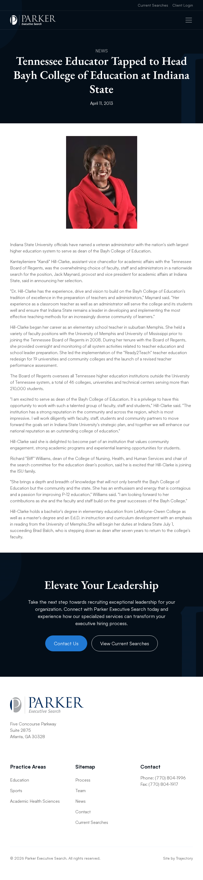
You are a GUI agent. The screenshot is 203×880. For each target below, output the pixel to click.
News (80, 801)
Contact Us (66, 643)
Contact (83, 811)
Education (19, 780)
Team (80, 790)
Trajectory (184, 858)
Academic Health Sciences (35, 801)
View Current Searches (124, 643)
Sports (16, 790)
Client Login (182, 5)
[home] (33, 20)
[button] (187, 20)
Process (82, 780)
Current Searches (153, 5)
